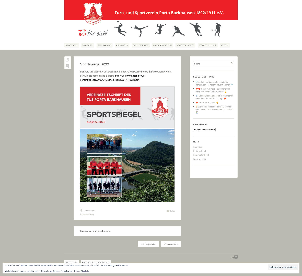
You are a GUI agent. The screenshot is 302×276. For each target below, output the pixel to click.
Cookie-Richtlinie (81, 271)
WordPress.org (199, 158)
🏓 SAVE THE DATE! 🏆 (207, 102)
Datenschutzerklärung (95, 262)
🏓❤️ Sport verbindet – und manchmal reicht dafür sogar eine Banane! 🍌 (213, 90)
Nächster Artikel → (171, 244)
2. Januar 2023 (89, 210)
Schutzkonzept (185, 45)
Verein (225, 45)
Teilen (172, 211)
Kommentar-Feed (201, 154)
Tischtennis (104, 45)
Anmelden (197, 146)
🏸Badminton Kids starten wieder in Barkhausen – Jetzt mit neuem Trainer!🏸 (214, 83)
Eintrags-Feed (199, 150)
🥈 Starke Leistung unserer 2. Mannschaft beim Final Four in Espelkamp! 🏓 (214, 97)
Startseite (72, 45)
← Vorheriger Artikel (148, 244)
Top (232, 257)
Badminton (122, 45)
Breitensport (140, 45)
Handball (88, 45)
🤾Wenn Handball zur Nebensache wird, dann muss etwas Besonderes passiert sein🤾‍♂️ (215, 109)
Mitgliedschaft (207, 45)
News (91, 214)
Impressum (71, 262)
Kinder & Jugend (162, 45)
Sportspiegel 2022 (94, 64)
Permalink (68, 60)
